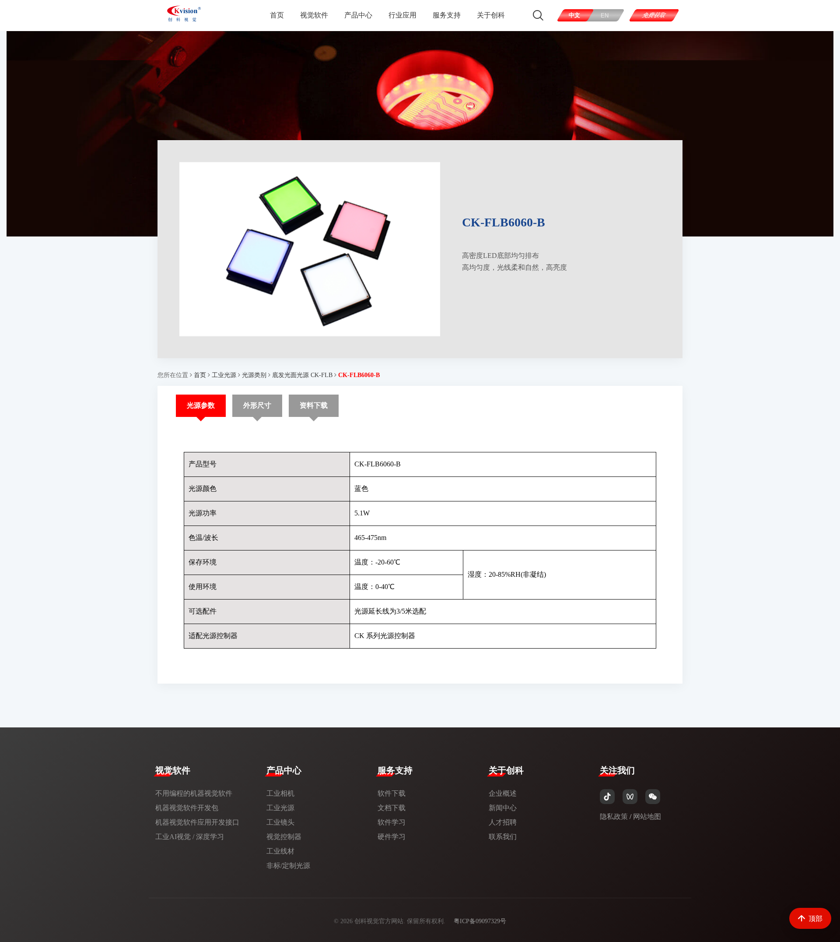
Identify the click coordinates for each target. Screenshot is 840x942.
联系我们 (503, 836)
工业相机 (280, 793)
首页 (277, 15)
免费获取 (654, 15)
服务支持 (447, 15)
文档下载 (392, 807)
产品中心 (358, 15)
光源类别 (254, 375)
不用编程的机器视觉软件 (193, 793)
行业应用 (402, 15)
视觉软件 (314, 15)
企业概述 (503, 793)
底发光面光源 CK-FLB (302, 375)
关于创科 (491, 15)
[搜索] (538, 15)
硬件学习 (392, 836)
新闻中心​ (503, 807)
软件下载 (392, 793)
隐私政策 (614, 816)
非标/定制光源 (288, 865)
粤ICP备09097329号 (480, 921)
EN (605, 15)
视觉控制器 (283, 836)
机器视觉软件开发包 (186, 807)
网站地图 (647, 816)
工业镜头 (280, 822)
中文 (574, 15)
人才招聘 (503, 822)
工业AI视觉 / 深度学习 (189, 836)
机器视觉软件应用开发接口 (197, 822)
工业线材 (280, 851)
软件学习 (392, 822)
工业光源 (224, 375)
